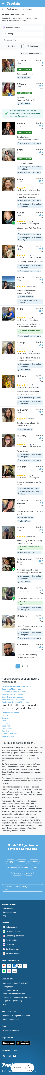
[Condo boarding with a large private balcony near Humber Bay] (22, 570)
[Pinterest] (14, 1056)
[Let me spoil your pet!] (22, 161)
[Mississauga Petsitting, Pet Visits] (22, 258)
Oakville (5, 715)
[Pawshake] (13, 3)
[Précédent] (13, 666)
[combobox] (22, 28)
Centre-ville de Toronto (10, 713)
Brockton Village (8, 736)
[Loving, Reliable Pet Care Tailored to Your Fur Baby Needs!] (22, 356)
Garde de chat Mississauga (12, 697)
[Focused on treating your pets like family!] (22, 510)
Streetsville (6, 726)
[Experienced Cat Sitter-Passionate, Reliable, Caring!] (22, 94)
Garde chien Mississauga (11, 689)
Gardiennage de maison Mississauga (16, 702)
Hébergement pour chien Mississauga (16, 686)
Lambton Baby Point (9, 734)
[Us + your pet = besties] (22, 69)
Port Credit (6, 723)
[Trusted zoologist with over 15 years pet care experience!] (22, 192)
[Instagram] (9, 1056)
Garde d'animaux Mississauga (13, 700)
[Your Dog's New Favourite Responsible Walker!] (22, 289)
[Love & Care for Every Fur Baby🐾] (22, 599)
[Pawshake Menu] (3, 3)
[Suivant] (32, 666)
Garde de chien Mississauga (12, 694)
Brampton (5, 718)
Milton (4, 721)
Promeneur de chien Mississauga (14, 692)
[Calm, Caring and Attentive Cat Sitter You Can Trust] (22, 419)
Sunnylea (5, 731)
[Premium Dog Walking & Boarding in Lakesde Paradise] (22, 540)
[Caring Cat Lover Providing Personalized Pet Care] (22, 651)
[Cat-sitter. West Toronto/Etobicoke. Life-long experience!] (22, 133)
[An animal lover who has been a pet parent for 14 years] (22, 390)
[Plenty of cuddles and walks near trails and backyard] (22, 627)
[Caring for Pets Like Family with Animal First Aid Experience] (22, 322)
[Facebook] (4, 1056)
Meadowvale (7, 728)
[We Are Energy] (22, 447)
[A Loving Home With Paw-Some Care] (22, 226)
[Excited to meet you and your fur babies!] (22, 480)
